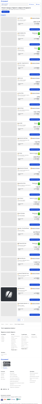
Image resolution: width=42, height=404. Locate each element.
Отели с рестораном (25, 337)
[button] (5, 4)
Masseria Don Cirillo (21, 183)
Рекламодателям (33, 380)
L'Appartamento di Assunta (23, 168)
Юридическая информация (14, 379)
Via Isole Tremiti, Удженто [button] (21, 200)
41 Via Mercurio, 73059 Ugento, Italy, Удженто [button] (24, 260)
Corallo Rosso (20, 18)
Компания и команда (3, 374)
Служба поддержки (13, 374)
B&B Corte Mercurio (21, 258)
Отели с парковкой (24, 336)
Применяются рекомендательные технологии (29, 403)
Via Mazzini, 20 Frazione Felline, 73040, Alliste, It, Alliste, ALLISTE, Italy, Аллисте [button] (24, 275)
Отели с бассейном (24, 342)
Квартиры (13, 343)
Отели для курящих (24, 347)
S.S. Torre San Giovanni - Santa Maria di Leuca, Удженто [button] (23, 155)
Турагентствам (32, 374)
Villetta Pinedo (20, 108)
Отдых (2, 355)
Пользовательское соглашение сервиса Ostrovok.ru (17, 383)
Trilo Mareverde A (21, 288)
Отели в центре (4, 354)
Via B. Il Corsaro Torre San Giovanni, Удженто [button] (24, 170)
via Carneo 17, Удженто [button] (21, 230)
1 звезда (2, 341)
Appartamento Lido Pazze (23, 138)
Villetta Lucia (20, 78)
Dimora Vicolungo (21, 213)
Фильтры (32, 4)
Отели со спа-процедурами (23, 339)
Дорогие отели (34, 336)
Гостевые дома (13, 345)
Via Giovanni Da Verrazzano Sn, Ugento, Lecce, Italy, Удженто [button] (24, 95)
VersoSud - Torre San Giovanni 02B (24, 228)
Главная (2, 324)
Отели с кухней (24, 343)
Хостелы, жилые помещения (14, 339)
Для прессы (3, 379)
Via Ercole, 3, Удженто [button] (21, 305)
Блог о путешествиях (13, 376)
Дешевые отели (34, 337)
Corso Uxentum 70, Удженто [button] (22, 125)
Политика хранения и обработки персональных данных (11, 403)
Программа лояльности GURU (15, 385)
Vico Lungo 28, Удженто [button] (21, 215)
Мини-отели (13, 340)
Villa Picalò (20, 153)
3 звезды (2, 338)
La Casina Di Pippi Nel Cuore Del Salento (24, 273)
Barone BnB (20, 123)
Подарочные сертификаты (14, 387)
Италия (7, 324)
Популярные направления (14, 378)
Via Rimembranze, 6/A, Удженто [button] (22, 290)
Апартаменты (13, 342)
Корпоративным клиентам (34, 376)
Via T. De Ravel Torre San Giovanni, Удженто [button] (24, 140)
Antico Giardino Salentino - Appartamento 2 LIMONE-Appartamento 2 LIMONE (24, 303)
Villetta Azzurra (21, 48)
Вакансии (2, 377)
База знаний (12, 373)
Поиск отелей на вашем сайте (34, 379)
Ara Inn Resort (20, 198)
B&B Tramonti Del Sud (22, 243)
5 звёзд (2, 336)
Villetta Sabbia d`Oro (22, 33)
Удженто (11, 324)
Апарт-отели (13, 344)
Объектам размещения (34, 373)
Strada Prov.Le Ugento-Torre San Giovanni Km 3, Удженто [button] (25, 185)
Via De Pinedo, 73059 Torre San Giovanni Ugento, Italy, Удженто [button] (24, 110)
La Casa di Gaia (20, 93)
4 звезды (2, 337)
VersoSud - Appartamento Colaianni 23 (24, 63)
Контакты (2, 375)
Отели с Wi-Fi (23, 341)
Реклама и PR (32, 382)
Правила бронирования (14, 381)
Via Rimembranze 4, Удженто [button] (22, 245)
